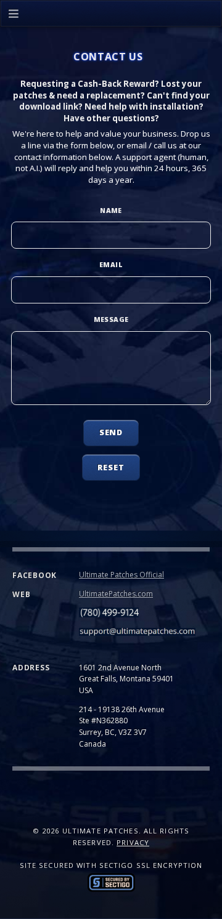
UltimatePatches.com (116, 593)
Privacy (133, 842)
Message (111, 319)
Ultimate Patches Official (121, 574)
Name (111, 210)
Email (111, 264)
